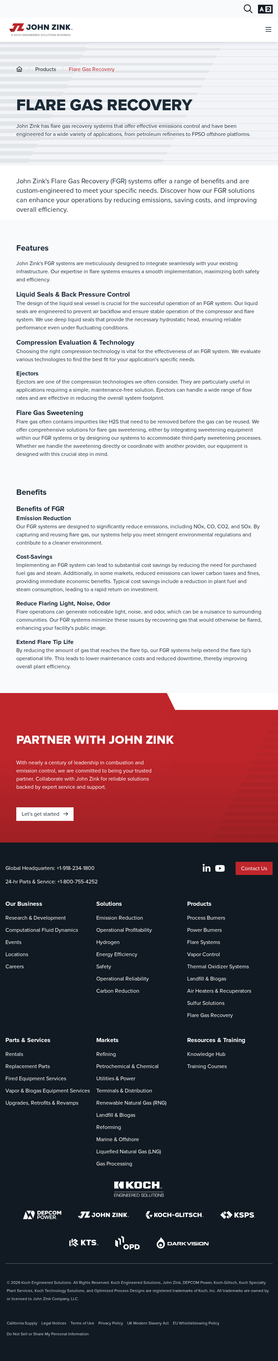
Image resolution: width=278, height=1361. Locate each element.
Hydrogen (108, 942)
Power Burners (204, 930)
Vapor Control (203, 954)
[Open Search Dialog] (248, 9)
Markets (107, 1040)
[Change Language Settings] (265, 9)
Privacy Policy (110, 1323)
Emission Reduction (119, 918)
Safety (103, 966)
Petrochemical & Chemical (127, 1066)
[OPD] (127, 1243)
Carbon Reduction (117, 991)
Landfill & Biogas (206, 979)
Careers (14, 966)
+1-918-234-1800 (76, 868)
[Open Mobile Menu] (268, 30)
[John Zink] (103, 1215)
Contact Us (254, 868)
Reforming (108, 1127)
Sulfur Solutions (205, 1003)
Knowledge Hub (206, 1054)
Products (45, 69)
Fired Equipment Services (35, 1078)
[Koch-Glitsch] (174, 1215)
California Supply (22, 1323)
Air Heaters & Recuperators (219, 991)
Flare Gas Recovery (92, 69)
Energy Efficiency (116, 954)
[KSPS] (237, 1215)
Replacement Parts (27, 1066)
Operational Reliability (122, 979)
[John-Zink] (19, 69)
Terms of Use (82, 1323)
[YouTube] (220, 868)
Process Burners (206, 918)
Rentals (14, 1054)
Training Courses (207, 1066)
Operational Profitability (124, 930)
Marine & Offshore (117, 1139)
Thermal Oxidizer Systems (218, 966)
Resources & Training (216, 1040)
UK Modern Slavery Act (148, 1323)
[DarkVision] (183, 1243)
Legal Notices (53, 1323)
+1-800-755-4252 (77, 881)
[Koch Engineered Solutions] (139, 1189)
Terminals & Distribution (124, 1090)
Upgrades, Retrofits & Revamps (41, 1103)
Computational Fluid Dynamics (41, 930)
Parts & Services (28, 1040)
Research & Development (35, 918)
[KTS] (84, 1242)
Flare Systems (203, 942)
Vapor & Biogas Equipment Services (47, 1090)
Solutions (109, 903)
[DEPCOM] (42, 1214)
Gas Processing (114, 1164)
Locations (16, 954)
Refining (106, 1054)
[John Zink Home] (39, 29)
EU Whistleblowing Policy (196, 1323)
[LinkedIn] (207, 868)
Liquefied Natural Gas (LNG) (128, 1151)
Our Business (23, 903)
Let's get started (41, 814)
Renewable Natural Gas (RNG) (131, 1103)
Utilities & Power (115, 1078)
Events (13, 942)
